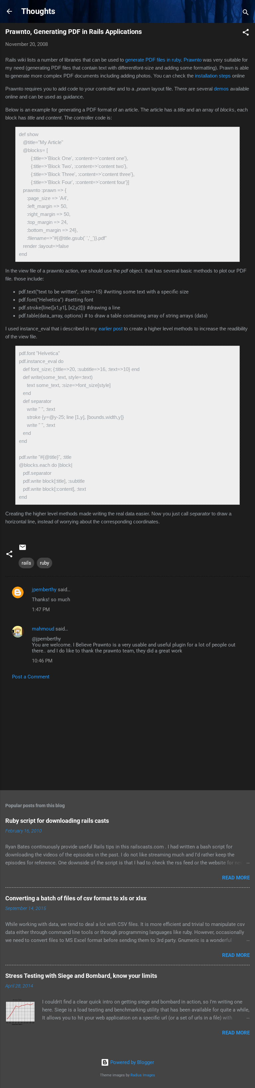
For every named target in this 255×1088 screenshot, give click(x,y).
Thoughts (38, 11)
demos (221, 88)
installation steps (213, 76)
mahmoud (43, 629)
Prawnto (193, 60)
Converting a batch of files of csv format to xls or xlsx (75, 898)
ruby (44, 563)
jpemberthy (44, 590)
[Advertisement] (127, 733)
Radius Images (142, 1075)
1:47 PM (41, 610)
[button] (246, 33)
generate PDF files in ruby (153, 60)
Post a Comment (30, 677)
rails (26, 563)
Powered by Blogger (131, 1062)
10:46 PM (42, 661)
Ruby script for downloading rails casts (57, 820)
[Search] (246, 13)
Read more (236, 878)
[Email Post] (23, 550)
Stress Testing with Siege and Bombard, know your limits (81, 975)
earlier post (111, 328)
